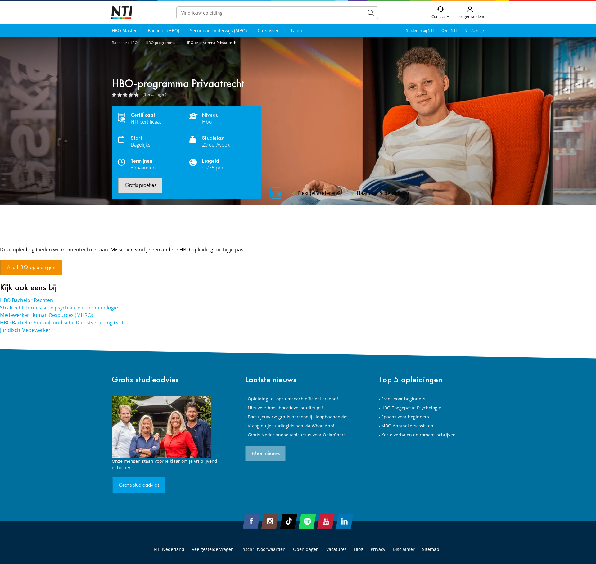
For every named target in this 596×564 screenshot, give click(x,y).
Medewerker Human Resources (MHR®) (46, 315)
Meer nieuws (266, 453)
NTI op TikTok (288, 521)
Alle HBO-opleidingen (31, 267)
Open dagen (306, 549)
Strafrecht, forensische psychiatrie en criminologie (59, 307)
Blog (358, 549)
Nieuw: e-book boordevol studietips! (285, 408)
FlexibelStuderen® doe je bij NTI (121, 13)
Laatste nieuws (270, 379)
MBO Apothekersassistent (408, 426)
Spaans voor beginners (405, 417)
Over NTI (449, 30)
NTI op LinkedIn (344, 521)
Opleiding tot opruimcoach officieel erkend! (293, 399)
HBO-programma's (162, 42)
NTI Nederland (169, 549)
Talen (296, 31)
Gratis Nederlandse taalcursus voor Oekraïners (297, 435)
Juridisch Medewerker (25, 330)
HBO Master (124, 31)
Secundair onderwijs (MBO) (218, 31)
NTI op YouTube (326, 521)
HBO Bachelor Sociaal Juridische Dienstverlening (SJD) (62, 322)
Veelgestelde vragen (213, 549)
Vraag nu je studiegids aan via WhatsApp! (291, 426)
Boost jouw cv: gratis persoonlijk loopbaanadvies (298, 417)
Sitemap (430, 549)
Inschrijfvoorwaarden (263, 549)
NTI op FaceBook (251, 521)
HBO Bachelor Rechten (26, 300)
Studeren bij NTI (420, 30)
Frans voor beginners (403, 399)
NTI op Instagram (270, 521)
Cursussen (269, 31)
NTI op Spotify (307, 521)
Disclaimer (404, 549)
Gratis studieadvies (145, 379)
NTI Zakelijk (474, 30)
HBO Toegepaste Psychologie (411, 408)
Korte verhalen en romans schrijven (418, 435)
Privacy (378, 549)
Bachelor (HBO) (163, 31)
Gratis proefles (140, 185)
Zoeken (370, 12)
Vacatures (336, 549)
